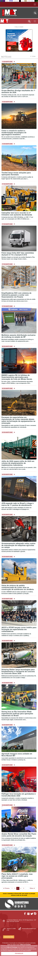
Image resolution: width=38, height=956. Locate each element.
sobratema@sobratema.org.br (29, 928)
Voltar (34, 56)
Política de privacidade (25, 944)
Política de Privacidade (11, 947)
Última (32, 888)
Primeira (6, 888)
